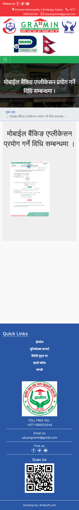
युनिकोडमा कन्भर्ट (39, 349)
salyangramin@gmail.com (39, 437)
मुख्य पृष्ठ (10, 112)
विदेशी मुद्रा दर (39, 356)
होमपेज (39, 342)
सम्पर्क (39, 369)
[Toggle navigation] (5, 59)
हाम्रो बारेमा (39, 363)
